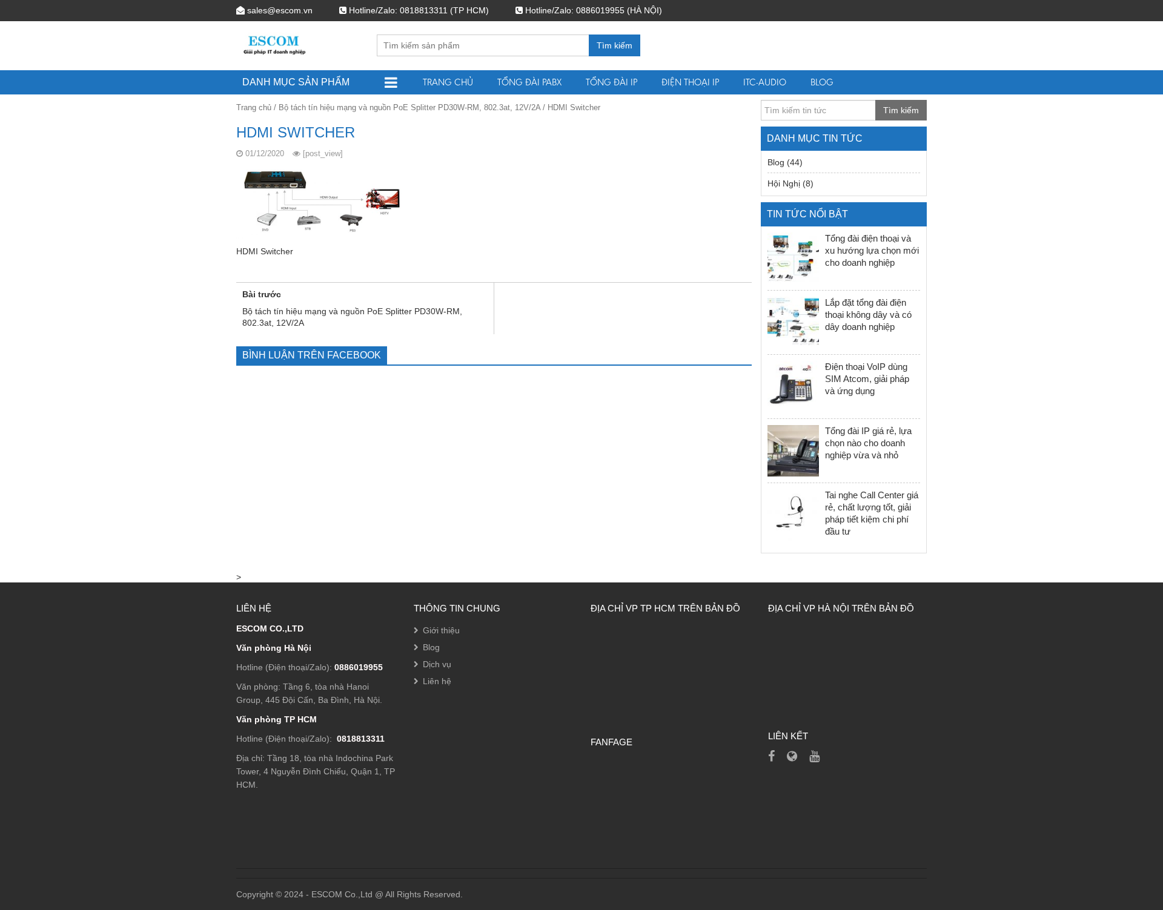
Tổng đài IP (611, 82)
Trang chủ (448, 82)
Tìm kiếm (614, 45)
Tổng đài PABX (529, 82)
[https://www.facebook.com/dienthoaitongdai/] (771, 756)
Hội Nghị (783, 183)
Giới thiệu (441, 630)
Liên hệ (437, 681)
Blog (821, 82)
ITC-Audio (764, 82)
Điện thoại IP (690, 82)
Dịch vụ (437, 664)
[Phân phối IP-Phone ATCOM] (792, 756)
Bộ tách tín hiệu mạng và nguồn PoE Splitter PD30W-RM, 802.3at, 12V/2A (409, 107)
